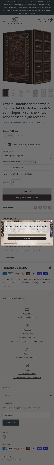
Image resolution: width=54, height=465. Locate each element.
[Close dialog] (51, 221)
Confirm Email (27, 238)
